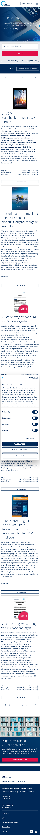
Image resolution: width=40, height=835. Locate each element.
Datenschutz (6, 827)
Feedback (5, 831)
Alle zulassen (20, 444)
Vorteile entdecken (20, 760)
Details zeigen (29, 438)
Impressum (5, 813)
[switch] (35, 418)
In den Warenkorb (20, 182)
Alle (2, 60)
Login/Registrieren (27, 4)
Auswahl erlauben (20, 450)
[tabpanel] (20, 24)
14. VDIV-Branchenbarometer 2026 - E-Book (19, 117)
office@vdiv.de (6, 807)
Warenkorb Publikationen (27, 69)
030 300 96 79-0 (8, 805)
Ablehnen (20, 456)
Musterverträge (13, 60)
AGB (3, 818)
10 (3, 81)
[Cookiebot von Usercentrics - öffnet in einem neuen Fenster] (29, 378)
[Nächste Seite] (7, 81)
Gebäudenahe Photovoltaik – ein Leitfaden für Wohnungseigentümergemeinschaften (20, 220)
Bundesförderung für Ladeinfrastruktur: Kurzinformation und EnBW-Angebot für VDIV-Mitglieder (17, 529)
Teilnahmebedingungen (10, 822)
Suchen (20, 53)
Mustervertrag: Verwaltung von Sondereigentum (19, 319)
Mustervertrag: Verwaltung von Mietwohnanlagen (19, 626)
